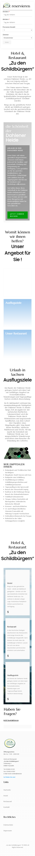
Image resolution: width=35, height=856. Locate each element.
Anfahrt (6, 12)
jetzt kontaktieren (11, 720)
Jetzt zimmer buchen (17, 215)
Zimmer (6, 35)
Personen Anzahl (9, 27)
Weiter (7, 42)
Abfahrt (6, 19)
